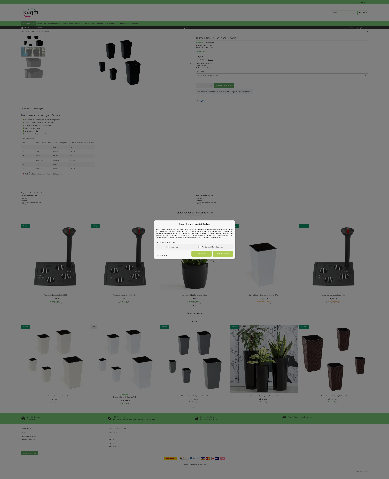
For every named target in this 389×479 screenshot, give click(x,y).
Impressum (175, 242)
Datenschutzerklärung (163, 242)
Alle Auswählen (223, 254)
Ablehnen (201, 254)
